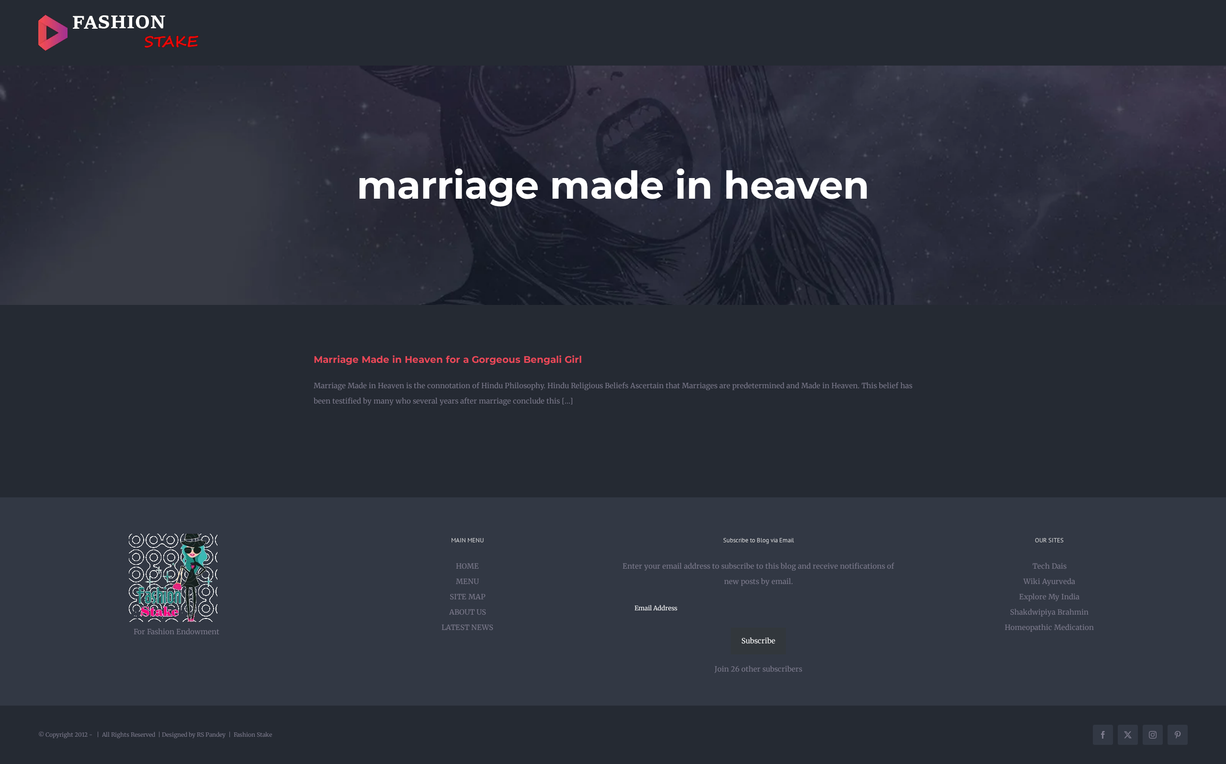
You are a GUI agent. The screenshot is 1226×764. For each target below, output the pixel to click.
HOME (467, 566)
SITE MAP (468, 596)
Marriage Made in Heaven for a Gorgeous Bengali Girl (448, 359)
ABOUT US (467, 612)
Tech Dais (1050, 566)
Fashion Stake (253, 734)
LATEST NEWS (467, 627)
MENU (467, 581)
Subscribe (758, 640)
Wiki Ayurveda (1049, 581)
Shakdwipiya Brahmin (1049, 612)
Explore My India (1049, 596)
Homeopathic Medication (1049, 627)
